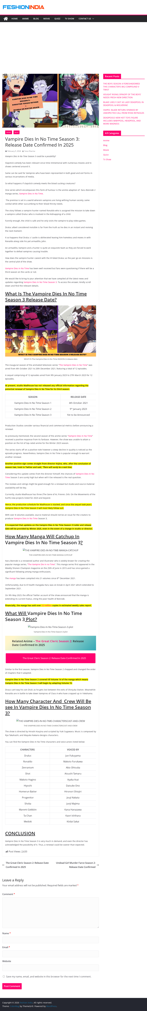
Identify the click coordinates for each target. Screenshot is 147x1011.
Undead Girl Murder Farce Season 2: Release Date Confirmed (75, 865)
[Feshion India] (5, 18)
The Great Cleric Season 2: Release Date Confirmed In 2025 (54, 658)
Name (6, 933)
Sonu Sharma (29, 151)
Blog (36, 18)
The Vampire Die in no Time (41, 564)
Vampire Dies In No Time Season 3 (40, 282)
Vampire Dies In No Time (80, 436)
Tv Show (69, 18)
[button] (92, 19)
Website (6, 961)
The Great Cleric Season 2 (53, 641)
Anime (25, 18)
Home (14, 18)
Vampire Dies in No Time (31, 193)
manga (12, 578)
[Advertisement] (73, 52)
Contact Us (85, 18)
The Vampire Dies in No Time (73, 365)
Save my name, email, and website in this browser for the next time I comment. (48, 976)
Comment (8, 894)
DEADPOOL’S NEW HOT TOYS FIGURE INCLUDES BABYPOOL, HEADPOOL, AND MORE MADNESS (122, 120)
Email (6, 947)
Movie (46, 18)
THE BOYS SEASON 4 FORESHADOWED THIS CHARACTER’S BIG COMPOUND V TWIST (121, 86)
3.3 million (46, 605)
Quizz (57, 18)
